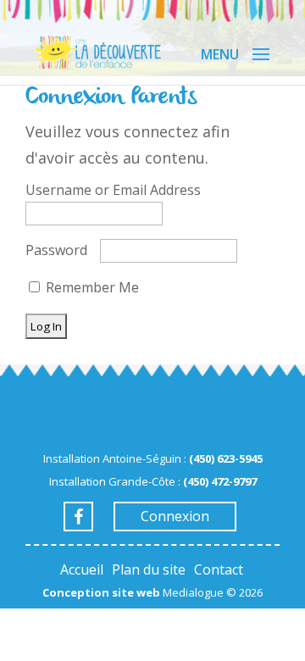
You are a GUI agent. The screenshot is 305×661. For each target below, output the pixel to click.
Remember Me (90, 287)
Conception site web (101, 592)
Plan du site (149, 569)
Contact (218, 569)
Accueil (81, 569)
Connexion (175, 516)
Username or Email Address (113, 190)
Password (56, 250)
